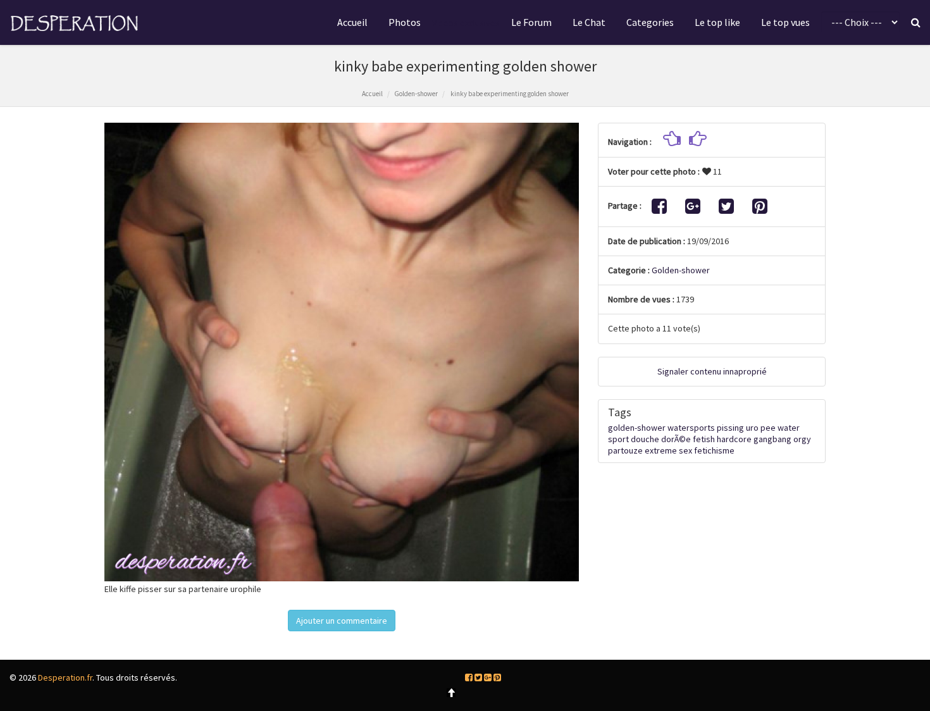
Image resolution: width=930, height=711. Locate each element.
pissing (730, 427)
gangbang (772, 439)
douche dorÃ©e (661, 439)
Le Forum (531, 22)
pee (768, 427)
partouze (625, 450)
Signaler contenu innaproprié (712, 371)
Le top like (717, 22)
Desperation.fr (65, 677)
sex (685, 450)
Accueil (352, 22)
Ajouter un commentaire (341, 620)
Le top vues (785, 22)
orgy (802, 439)
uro (752, 427)
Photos (404, 22)
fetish (704, 439)
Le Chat (589, 22)
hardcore (734, 439)
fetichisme (714, 450)
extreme (661, 450)
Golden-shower (416, 93)
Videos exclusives (466, 22)
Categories (650, 22)
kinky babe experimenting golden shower (509, 93)
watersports (691, 427)
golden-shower (637, 427)
